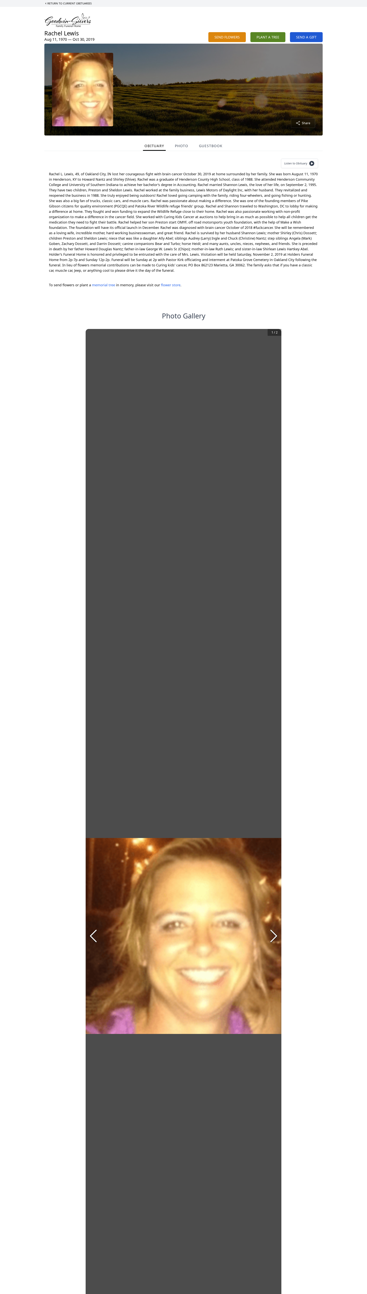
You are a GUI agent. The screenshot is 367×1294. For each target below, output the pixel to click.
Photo (181, 146)
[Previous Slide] (93, 936)
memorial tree (103, 285)
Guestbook (210, 146)
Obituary (154, 146)
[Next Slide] (273, 936)
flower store (170, 285)
